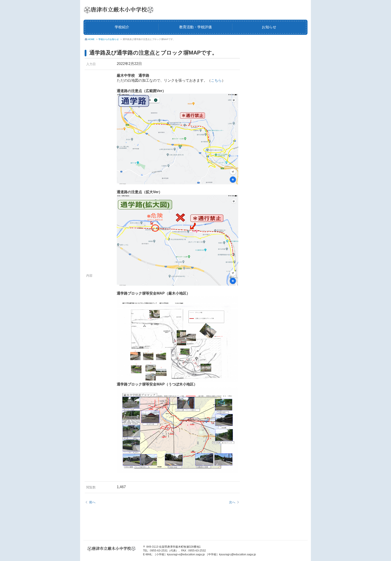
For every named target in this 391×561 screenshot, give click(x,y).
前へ (92, 502)
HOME (91, 39)
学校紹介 (122, 27)
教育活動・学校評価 (195, 27)
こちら (216, 80)
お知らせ (269, 27)
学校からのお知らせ (108, 39)
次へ (232, 502)
